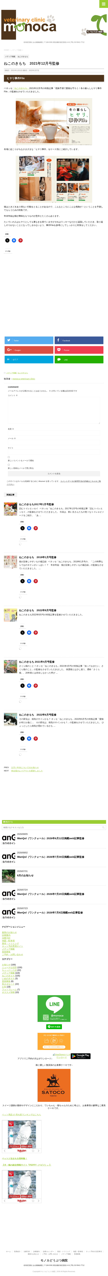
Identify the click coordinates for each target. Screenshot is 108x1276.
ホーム (8, 1251)
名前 (11, 429)
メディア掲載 (11, 373)
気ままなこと (8, 984)
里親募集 (6, 952)
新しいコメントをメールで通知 (21, 460)
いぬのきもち (8, 978)
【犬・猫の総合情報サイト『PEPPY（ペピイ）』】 (26, 1165)
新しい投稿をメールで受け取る (21, 468)
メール (12, 438)
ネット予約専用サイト (12, 946)
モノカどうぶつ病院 (54, 1260)
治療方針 (6, 938)
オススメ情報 (8, 992)
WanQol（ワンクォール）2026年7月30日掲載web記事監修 (50, 856)
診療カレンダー (48, 1251)
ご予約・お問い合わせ (12, 954)
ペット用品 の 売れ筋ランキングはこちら (21, 1115)
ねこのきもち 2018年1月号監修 (37, 557)
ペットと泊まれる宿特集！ (14, 1158)
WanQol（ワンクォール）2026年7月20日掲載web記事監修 (50, 894)
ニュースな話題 (9, 967)
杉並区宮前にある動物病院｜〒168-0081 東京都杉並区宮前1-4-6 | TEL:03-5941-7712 (54, 1265)
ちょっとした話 (9, 970)
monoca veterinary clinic (23, 379)
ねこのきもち (23, 373)
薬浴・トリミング (10, 943)
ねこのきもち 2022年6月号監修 (37, 714)
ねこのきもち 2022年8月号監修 (37, 610)
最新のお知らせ (9, 932)
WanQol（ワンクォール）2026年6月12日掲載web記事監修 (50, 838)
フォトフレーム (9, 989)
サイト (10, 448)
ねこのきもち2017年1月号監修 (36, 504)
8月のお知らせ (25, 875)
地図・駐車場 (8, 941)
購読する (9, 822)
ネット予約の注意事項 (94, 1251)
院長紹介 (17, 1251)
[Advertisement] (23, 281)
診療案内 (6, 935)
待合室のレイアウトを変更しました (27, 771)
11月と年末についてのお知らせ (25, 767)
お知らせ (6, 965)
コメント (13, 395)
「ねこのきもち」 (20, 88)
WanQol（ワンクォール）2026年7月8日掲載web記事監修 (50, 912)
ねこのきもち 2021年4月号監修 (37, 661)
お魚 (4, 987)
